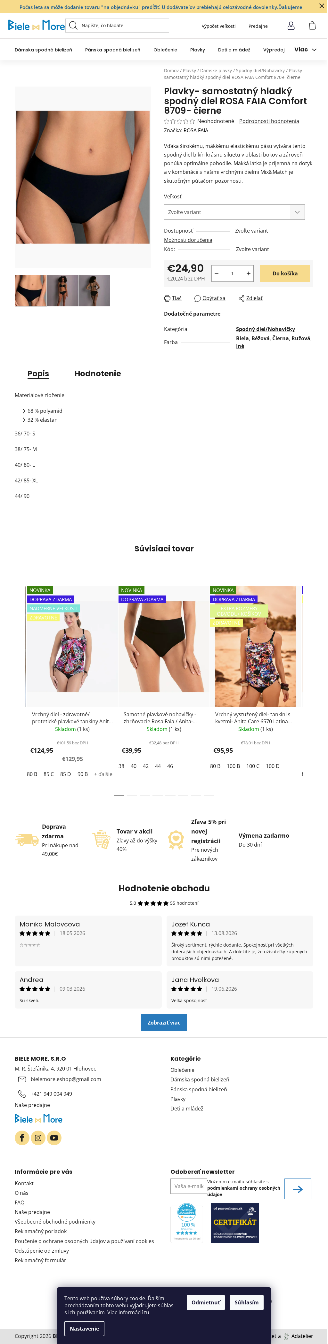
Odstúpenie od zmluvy (42, 1250)
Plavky (177, 1098)
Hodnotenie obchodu (164, 888)
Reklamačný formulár (40, 1260)
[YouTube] (54, 1138)
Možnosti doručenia (188, 239)
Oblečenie (182, 1069)
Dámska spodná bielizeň (199, 1079)
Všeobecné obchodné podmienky (55, 1221)
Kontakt (24, 1183)
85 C (49, 774)
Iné (240, 345)
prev (20, 689)
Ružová (300, 338)
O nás (22, 1192)
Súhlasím (247, 1302)
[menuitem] (43, 50)
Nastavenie (84, 1328)
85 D (65, 774)
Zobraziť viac (164, 1022)
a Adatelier (295, 1336)
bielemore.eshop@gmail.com (66, 1079)
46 (170, 766)
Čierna (280, 338)
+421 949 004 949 (51, 1093)
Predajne (258, 26)
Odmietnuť (206, 1302)
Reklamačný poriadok (41, 1231)
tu (146, 1312)
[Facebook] (22, 1138)
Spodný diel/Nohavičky (265, 329)
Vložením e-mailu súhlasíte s (243, 1188)
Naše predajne (32, 1105)
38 (121, 766)
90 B (83, 774)
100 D (273, 766)
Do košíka (285, 273)
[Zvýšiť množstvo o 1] (248, 273)
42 (146, 766)
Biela (242, 338)
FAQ (19, 1202)
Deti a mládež (186, 1108)
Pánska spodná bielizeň (198, 1089)
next (308, 689)
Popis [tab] (38, 373)
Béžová (260, 338)
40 (133, 766)
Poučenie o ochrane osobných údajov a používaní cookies (84, 1241)
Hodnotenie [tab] (98, 373)
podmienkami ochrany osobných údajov (243, 1191)
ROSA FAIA (196, 130)
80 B (32, 774)
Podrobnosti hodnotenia (269, 121)
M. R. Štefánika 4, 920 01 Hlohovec (55, 1068)
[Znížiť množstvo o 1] (216, 273)
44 (158, 766)
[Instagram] (38, 1138)
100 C (252, 766)
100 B (233, 766)
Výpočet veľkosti (219, 26)
